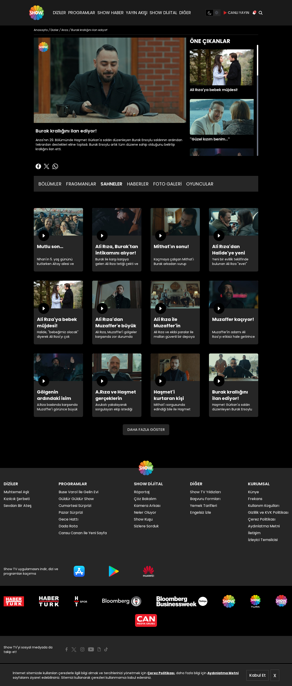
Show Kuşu (143, 519)
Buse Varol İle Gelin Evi (78, 492)
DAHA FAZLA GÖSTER (146, 429)
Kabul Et (257, 675)
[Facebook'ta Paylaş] (38, 166)
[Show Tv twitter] (74, 649)
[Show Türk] (255, 601)
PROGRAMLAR (81, 12)
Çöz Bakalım (145, 498)
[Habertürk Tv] (49, 601)
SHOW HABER (110, 12)
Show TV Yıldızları (205, 492)
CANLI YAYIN (238, 12)
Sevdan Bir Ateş (17, 505)
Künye (253, 492)
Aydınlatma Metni (223, 673)
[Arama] (260, 12)
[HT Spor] (80, 601)
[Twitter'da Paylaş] (46, 166)
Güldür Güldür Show (76, 498)
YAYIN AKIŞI (136, 12)
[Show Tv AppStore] (79, 571)
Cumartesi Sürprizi (75, 505)
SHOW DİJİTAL (163, 12)
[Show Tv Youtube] (91, 649)
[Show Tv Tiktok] (106, 649)
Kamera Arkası (147, 505)
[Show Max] (282, 601)
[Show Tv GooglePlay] (114, 571)
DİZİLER (59, 12)
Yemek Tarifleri (203, 505)
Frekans (255, 498)
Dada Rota (68, 526)
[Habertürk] (14, 601)
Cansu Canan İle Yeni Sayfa (83, 533)
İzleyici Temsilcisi (263, 539)
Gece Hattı (68, 519)
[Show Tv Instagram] (82, 649)
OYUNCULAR (199, 184)
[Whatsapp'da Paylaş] (55, 166)
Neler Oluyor (145, 512)
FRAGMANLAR (81, 184)
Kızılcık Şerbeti (17, 498)
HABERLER (138, 184)
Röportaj (141, 492)
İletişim (254, 533)
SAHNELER (111, 184)
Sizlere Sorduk (146, 526)
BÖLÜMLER (49, 184)
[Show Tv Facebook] (66, 649)
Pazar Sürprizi (71, 512)
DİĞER (185, 12)
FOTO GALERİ (167, 184)
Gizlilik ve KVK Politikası (268, 512)
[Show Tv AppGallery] (148, 571)
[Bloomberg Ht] (122, 601)
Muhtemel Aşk (16, 492)
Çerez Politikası (161, 673)
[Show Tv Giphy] (99, 649)
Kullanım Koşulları (263, 505)
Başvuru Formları (205, 498)
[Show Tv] (36, 12)
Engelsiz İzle (200, 512)
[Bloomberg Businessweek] (181, 601)
